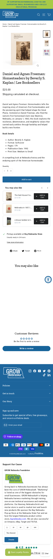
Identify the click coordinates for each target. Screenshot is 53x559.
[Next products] (47, 188)
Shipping (8, 94)
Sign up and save (11, 410)
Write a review (26, 348)
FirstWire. (39, 453)
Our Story (7, 401)
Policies (6, 385)
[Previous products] (42, 188)
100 (35, 527)
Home (5, 24)
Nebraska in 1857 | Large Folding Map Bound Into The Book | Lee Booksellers (23, 208)
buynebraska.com (18, 519)
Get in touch (8, 393)
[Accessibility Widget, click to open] (48, 279)
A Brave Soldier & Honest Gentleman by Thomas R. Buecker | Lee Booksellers (23, 220)
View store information (15, 242)
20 (20, 527)
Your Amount (11, 533)
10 (13, 527)
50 (27, 527)
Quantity (6, 166)
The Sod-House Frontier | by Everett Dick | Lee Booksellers (23, 195)
